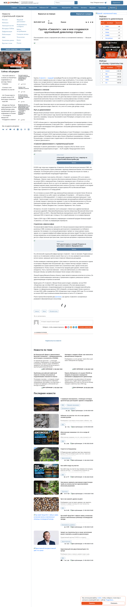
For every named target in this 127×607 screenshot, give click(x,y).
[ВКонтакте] (3, 129)
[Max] (29, 129)
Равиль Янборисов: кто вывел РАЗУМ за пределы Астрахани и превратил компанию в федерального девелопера (78, 375)
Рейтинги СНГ (44, 7)
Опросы (75, 7)
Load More (63, 567)
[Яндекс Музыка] (21, 129)
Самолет (37, 311)
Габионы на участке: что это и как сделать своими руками (75, 416)
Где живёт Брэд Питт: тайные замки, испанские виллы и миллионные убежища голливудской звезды (76, 517)
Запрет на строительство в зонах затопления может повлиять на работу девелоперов (76, 533)
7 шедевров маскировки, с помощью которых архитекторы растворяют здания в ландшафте (77, 399)
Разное (19, 43)
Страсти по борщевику (68, 449)
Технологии (21, 37)
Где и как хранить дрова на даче (72, 499)
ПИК (106, 74)
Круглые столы (7, 43)
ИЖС (4, 37)
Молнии (5, 20)
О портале (22, 7)
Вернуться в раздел (83, 14)
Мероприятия (66, 7)
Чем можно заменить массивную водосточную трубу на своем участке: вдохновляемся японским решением (77, 484)
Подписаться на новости (53, 341)
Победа (107, 32)
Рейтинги (5, 23)
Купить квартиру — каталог (15, 49)
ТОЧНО (107, 26)
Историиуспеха (54, 311)
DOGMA (107, 29)
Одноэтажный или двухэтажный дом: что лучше (75, 550)
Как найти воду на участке (70, 466)
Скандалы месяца (22, 34)
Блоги (19, 40)
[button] (76, 327)
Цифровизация (7, 31)
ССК (106, 82)
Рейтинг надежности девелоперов (111, 17)
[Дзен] (18, 129)
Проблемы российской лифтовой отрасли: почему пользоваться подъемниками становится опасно (45, 375)
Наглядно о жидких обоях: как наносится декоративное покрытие (79, 355)
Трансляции (102, 7)
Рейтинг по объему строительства (111, 62)
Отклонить (114, 603)
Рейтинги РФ (33, 7)
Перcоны (113, 7)
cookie (99, 598)
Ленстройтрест (109, 38)
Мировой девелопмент (21, 20)
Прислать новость (73, 341)
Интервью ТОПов (8, 28)
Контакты (84, 7)
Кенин (44, 311)
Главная (14, 7)
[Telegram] (14, 129)
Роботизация (6, 34)
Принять (92, 603)
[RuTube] (7, 129)
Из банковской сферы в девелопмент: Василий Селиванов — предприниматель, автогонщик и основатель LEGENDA (48, 356)
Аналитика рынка (8, 40)
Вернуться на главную (46, 14)
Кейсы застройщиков (21, 30)
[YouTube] (10, 129)
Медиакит (93, 7)
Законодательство (8, 25)
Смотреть (54, 7)
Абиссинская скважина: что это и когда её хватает (75, 433)
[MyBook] (25, 129)
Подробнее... (110, 600)
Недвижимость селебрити (22, 25)
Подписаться (117, 2)
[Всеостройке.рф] (12, 3)
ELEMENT (107, 35)
